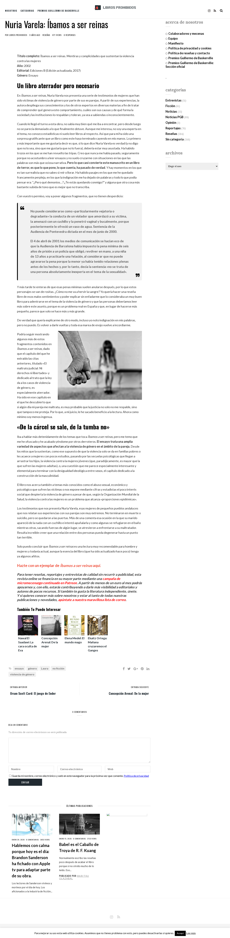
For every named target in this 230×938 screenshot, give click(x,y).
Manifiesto (176, 43)
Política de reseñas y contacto (189, 53)
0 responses (69, 35)
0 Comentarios (32, 839)
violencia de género (22, 674)
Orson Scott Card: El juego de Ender (33, 693)
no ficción (58, 668)
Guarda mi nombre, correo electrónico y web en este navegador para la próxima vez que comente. (67, 775)
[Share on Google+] (135, 668)
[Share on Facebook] (124, 668)
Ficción (170, 106)
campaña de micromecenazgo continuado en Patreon (68, 581)
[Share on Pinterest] (142, 668)
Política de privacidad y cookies (189, 48)
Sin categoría (175, 139)
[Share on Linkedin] (148, 668)
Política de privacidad (136, 775)
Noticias (171, 111)
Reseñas (46, 35)
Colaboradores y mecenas (186, 33)
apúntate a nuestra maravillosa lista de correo (92, 600)
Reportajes (173, 128)
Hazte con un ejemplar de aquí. (59, 565)
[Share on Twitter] (129, 668)
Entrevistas (174, 100)
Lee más (191, 933)
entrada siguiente (140, 687)
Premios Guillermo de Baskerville (58, 10)
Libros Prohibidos (18, 35)
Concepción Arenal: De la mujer (129, 693)
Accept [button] (180, 933)
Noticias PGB (174, 117)
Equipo (173, 38)
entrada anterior (18, 687)
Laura (44, 668)
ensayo (19, 668)
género (32, 668)
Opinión (171, 122)
